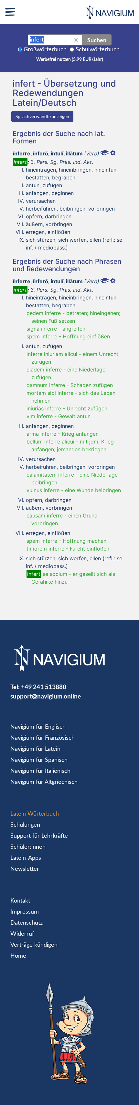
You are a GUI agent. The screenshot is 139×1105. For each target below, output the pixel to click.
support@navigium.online (45, 696)
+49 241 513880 (43, 686)
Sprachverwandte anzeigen (42, 116)
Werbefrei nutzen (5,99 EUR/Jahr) (69, 59)
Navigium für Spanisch (39, 760)
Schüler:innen (28, 847)
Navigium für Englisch (38, 727)
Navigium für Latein (35, 749)
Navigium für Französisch (42, 738)
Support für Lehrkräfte (39, 836)
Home (18, 956)
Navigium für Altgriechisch (44, 782)
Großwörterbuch (45, 50)
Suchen (96, 39)
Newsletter (24, 869)
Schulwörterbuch (98, 50)
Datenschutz (26, 923)
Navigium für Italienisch (40, 771)
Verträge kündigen (34, 945)
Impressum (24, 912)
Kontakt (20, 901)
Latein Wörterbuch (34, 814)
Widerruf (22, 934)
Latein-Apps (25, 858)
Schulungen (25, 825)
